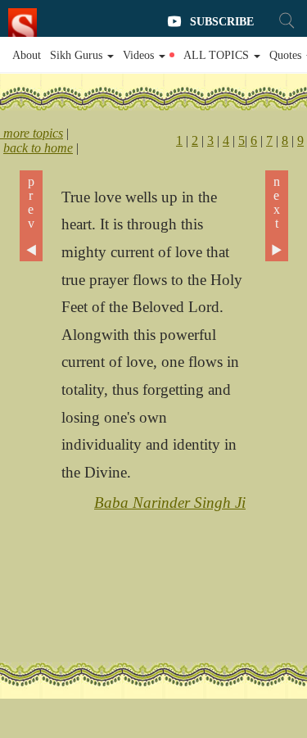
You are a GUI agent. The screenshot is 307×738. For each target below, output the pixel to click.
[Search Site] (286, 20)
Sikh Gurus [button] (78, 55)
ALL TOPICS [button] (217, 55)
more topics (31, 133)
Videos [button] (140, 55)
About (26, 55)
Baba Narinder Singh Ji (170, 502)
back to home (38, 148)
